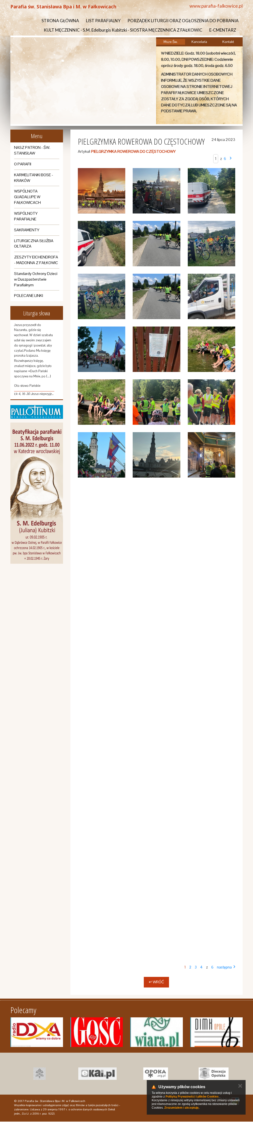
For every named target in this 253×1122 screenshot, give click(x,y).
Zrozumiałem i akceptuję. (181, 1107)
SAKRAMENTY (26, 229)
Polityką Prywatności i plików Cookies (192, 1096)
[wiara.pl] (156, 1032)
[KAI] (97, 1073)
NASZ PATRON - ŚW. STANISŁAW (32, 150)
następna (224, 967)
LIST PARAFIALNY (103, 20)
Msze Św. (171, 41)
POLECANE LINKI (28, 295)
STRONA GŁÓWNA (60, 20)
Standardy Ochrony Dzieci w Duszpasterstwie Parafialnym (35, 279)
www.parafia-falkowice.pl (216, 6)
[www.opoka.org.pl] (155, 1073)
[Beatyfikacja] (36, 493)
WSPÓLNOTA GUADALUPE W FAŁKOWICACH (27, 197)
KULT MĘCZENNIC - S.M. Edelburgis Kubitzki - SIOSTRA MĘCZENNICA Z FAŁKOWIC (123, 30)
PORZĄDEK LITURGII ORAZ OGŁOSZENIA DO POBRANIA (183, 20)
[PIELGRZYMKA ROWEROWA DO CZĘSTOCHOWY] (102, 190)
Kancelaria (199, 41)
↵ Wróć (156, 982)
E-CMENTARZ (222, 30)
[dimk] (216, 1032)
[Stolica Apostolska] (39, 1073)
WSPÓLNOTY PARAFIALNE (26, 216)
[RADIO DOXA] (36, 1032)
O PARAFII (22, 164)
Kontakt (228, 41)
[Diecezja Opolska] (213, 1073)
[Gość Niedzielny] (96, 1032)
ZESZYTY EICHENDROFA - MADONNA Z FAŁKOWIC (36, 259)
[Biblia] (36, 412)
